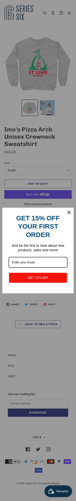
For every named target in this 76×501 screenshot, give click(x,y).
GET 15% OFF (38, 277)
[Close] (69, 212)
